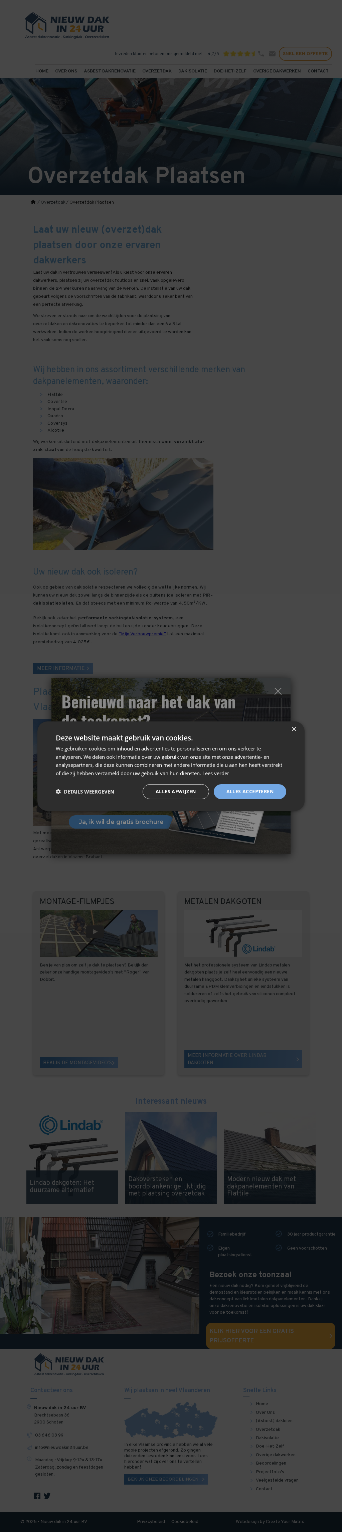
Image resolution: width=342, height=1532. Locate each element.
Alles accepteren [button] (250, 791)
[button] (85, 792)
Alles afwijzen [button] (176, 791)
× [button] (293, 728)
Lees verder (215, 773)
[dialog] (171, 766)
